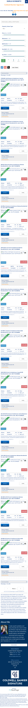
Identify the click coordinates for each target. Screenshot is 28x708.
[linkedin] (15, 14)
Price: (6, 33)
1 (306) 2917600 (5, 115)
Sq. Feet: (7, 54)
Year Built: (7, 49)
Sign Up (14, 12)
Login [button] (15, 67)
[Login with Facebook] (2, 68)
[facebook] (13, 14)
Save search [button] (3, 60)
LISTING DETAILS (5, 108)
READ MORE (14, 645)
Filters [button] (24, 60)
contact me (13, 641)
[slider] (3, 35)
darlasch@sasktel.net (19, 10)
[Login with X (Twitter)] (8, 68)
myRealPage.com (14, 690)
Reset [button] (18, 60)
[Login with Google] (5, 68)
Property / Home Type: (7, 26)
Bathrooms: (6, 44)
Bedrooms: (6, 38)
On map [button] (13, 60)
